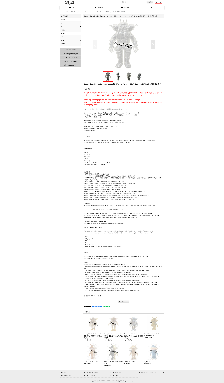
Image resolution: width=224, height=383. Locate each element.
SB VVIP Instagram (71, 57)
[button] (151, 8)
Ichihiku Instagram (70, 65)
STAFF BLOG (71, 50)
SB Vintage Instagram (70, 54)
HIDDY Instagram (70, 61)
